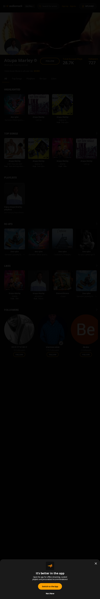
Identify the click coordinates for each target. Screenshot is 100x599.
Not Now (50, 593)
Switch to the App (50, 586)
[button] (50, 299)
